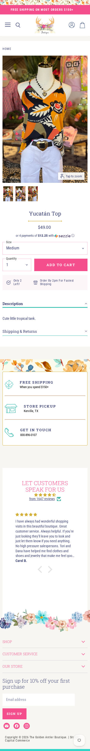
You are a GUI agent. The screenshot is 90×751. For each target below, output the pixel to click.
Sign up (14, 714)
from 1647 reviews (42, 499)
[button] (45, 235)
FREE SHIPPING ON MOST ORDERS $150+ (42, 9)
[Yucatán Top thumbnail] (8, 194)
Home (6, 49)
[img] (45, 495)
